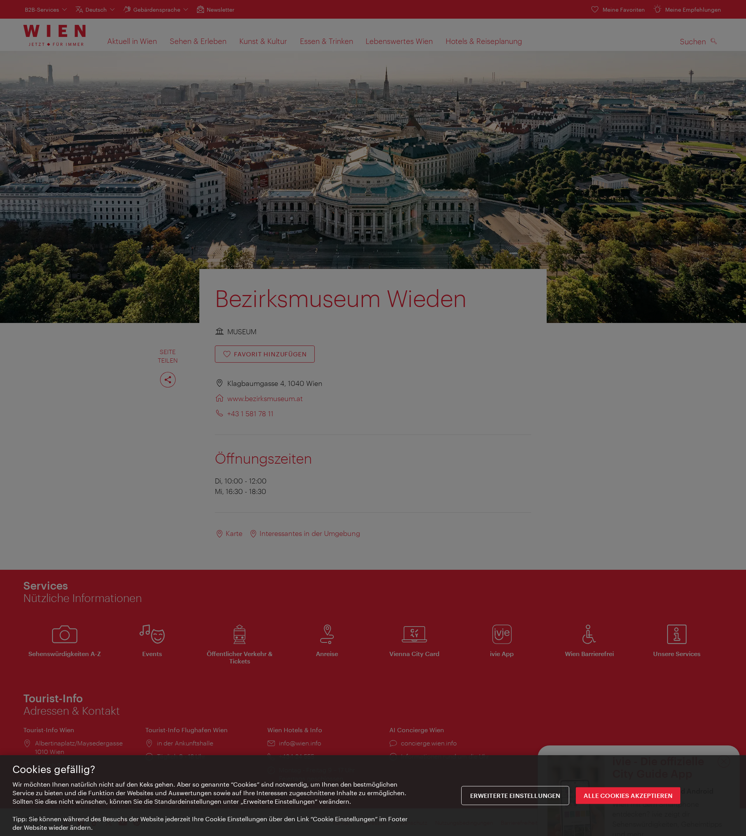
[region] (373, 795)
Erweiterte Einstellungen (515, 795)
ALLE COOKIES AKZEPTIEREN (628, 795)
